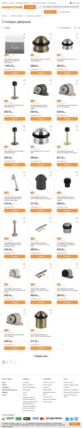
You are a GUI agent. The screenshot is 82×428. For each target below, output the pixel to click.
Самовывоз (46, 387)
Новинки (4, 385)
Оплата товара (47, 385)
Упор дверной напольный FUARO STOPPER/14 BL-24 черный (66, 198)
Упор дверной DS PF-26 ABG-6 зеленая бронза (40, 60)
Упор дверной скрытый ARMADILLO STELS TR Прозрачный (11, 61)
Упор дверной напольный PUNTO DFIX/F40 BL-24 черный (40, 197)
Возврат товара (47, 401)
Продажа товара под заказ (71, 385)
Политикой (5, 425)
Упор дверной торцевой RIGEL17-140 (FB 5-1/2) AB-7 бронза (39, 290)
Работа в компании (27, 385)
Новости (4, 395)
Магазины (5, 392)
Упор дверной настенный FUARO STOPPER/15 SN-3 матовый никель (13, 244)
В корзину (15, 73)
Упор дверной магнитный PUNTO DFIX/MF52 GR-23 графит (39, 106)
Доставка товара (68, 382)
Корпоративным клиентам (9, 390)
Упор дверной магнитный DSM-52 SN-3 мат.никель (67, 106)
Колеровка (67, 387)
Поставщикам (26, 390)
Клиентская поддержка (49, 399)
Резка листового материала (71, 392)
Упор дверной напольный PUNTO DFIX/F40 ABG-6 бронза (40, 335)
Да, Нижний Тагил (50, 12)
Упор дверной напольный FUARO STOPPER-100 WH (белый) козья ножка (13, 198)
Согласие (23, 423)
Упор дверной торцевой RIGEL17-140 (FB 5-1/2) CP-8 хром (40, 244)
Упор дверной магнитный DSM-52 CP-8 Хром (14, 335)
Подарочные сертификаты (71, 390)
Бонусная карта (47, 396)
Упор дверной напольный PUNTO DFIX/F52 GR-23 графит (67, 289)
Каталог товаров (6, 379)
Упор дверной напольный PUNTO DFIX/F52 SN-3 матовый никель (14, 290)
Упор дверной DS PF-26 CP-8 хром (40, 152)
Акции (3, 382)
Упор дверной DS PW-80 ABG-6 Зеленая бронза (14, 152)
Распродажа (5, 387)
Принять (74, 424)
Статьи (24, 392)
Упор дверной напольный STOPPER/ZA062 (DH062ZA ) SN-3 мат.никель (66, 244)
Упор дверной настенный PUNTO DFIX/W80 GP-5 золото (67, 152)
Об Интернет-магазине (29, 387)
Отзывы (24, 395)
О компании (25, 382)
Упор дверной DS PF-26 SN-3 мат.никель (66, 60)
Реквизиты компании (28, 410)
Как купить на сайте (48, 382)
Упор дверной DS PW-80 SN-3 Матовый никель (14, 106)
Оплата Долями (47, 390)
